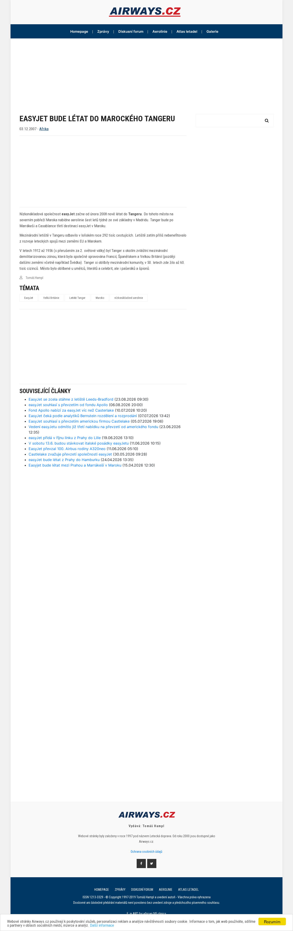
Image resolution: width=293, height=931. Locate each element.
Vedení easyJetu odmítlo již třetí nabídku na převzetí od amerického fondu (93, 426)
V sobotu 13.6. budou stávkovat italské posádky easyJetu (79, 443)
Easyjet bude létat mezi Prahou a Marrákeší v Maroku (75, 465)
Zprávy (103, 31)
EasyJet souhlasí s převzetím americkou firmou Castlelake (79, 421)
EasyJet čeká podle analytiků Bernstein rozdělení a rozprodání (83, 415)
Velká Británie (51, 298)
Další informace (102, 925)
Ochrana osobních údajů (146, 851)
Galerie (212, 31)
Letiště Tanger (77, 298)
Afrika (44, 129)
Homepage (79, 31)
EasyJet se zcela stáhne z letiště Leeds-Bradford (71, 399)
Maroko (100, 298)
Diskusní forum (130, 31)
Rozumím (272, 921)
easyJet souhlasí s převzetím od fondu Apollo (68, 404)
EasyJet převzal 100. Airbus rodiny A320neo (67, 448)
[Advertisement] (146, 73)
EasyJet (28, 298)
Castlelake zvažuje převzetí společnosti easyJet (70, 454)
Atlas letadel (186, 31)
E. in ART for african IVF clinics (146, 913)
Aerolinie (159, 31)
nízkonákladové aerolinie (128, 298)
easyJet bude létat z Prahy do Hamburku (64, 459)
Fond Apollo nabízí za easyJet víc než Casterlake (71, 410)
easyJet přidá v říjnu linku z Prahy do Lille (65, 437)
